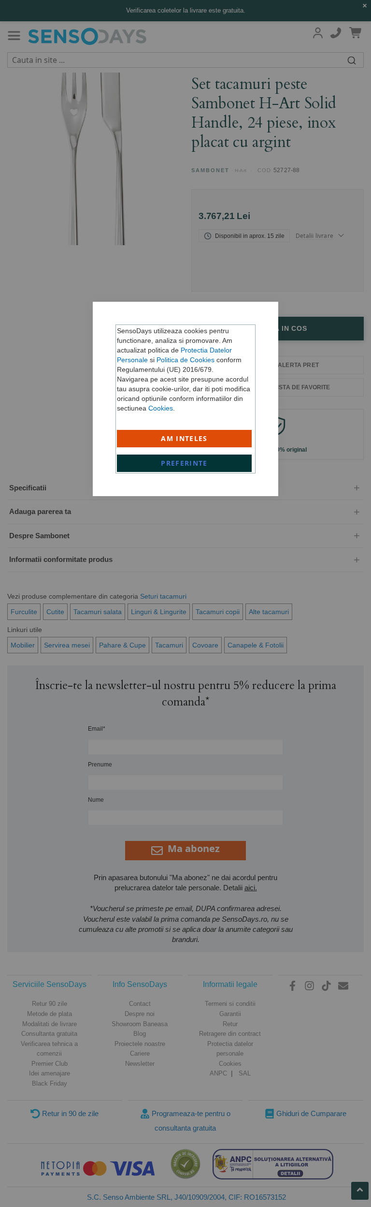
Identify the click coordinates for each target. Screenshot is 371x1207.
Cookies (160, 408)
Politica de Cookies (185, 360)
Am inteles (184, 438)
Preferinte (184, 463)
